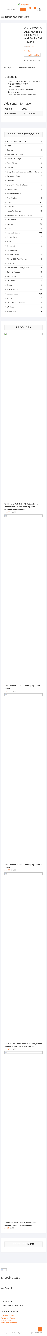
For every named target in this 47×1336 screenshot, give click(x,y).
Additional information (26, 67)
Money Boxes (12, 237)
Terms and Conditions (9, 1323)
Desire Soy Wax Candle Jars (18, 185)
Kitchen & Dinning (13, 233)
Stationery (11, 280)
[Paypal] (15, 1293)
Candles (10, 167)
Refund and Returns (8, 1318)
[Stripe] (27, 1293)
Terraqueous (6, 1333)
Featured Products (14, 193)
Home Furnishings (14, 211)
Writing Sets (11, 311)
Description (9, 67)
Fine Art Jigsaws (13, 198)
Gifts (9, 202)
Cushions (10, 180)
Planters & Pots (13, 254)
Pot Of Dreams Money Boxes (18, 267)
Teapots (10, 285)
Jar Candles (11, 219)
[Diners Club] (19, 1293)
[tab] (9, 68)
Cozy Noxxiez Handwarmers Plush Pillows (23, 172)
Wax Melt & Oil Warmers (16, 302)
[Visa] (11, 1293)
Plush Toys (11, 263)
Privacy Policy (6, 1320)
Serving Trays (12, 276)
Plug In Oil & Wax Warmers (17, 259)
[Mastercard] (6, 1293)
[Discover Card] (23, 1293)
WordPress (41, 1333)
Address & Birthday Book (16, 141)
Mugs (9, 241)
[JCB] (32, 1293)
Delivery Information (8, 1315)
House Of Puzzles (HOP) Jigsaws (20, 215)
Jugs (9, 228)
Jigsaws (10, 224)
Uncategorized (12, 294)
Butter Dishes (12, 163)
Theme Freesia (26, 1333)
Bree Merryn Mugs (14, 158)
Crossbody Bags (13, 176)
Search (23, 9)
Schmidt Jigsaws (13, 272)
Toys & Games (12, 289)
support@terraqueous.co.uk (12, 1305)
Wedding (10, 307)
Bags (9, 145)
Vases (9, 298)
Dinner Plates (12, 189)
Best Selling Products (15, 154)
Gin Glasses (11, 206)
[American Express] (2, 1293)
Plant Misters (12, 250)
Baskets (10, 150)
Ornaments (11, 246)
